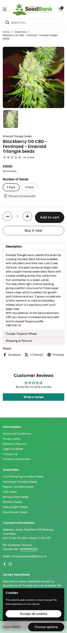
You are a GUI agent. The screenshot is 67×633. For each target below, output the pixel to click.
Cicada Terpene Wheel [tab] (21, 334)
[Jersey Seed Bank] (32, 9)
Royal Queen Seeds (15, 512)
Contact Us (10, 454)
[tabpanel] (33, 290)
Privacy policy (12, 439)
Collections (20, 31)
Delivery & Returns (14, 444)
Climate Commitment (17, 459)
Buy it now (33, 230)
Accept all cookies (33, 614)
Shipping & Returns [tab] (19, 341)
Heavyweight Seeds (15, 507)
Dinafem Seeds (12, 502)
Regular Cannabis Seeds (18, 487)
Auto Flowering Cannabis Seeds (23, 476)
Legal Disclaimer (13, 449)
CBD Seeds (10, 492)
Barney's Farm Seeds (15, 497)
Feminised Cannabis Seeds (20, 482)
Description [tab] (14, 246)
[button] (60, 9)
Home (6, 31)
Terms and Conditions (17, 433)
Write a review (34, 397)
